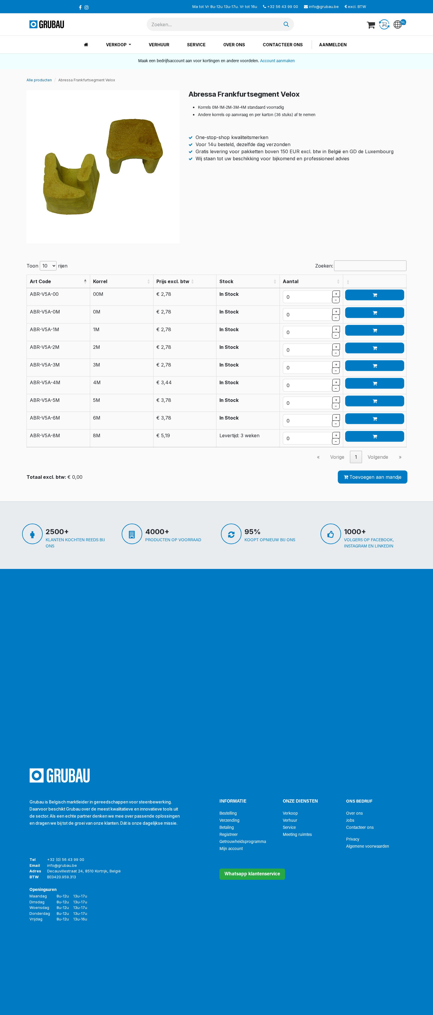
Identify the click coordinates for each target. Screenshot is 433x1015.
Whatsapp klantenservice (252, 874)
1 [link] (356, 457)
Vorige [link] (337, 457)
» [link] (400, 457)
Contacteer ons (360, 828)
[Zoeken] (286, 24)
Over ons (354, 813)
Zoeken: (324, 266)
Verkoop (290, 813)
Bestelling (228, 813)
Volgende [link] (378, 457)
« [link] (318, 457)
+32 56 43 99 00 (282, 6)
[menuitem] (86, 44)
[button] (85, 281)
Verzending (229, 820)
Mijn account (231, 849)
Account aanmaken (277, 61)
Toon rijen (47, 266)
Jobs (350, 820)
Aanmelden (333, 44)
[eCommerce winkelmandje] (371, 24)
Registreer (228, 835)
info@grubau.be (324, 6)
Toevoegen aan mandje (375, 477)
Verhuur (290, 820)
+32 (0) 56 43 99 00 (65, 859)
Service (289, 828)
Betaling (226, 828)
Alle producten (39, 80)
